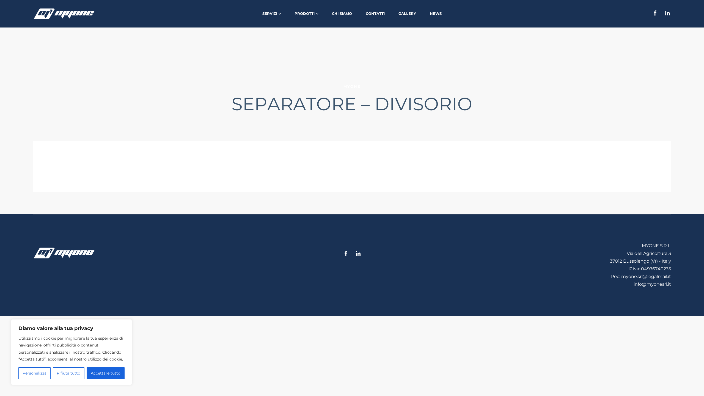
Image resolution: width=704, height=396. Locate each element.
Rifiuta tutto (68, 373)
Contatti (375, 13)
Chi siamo (342, 13)
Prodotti (305, 13)
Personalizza (34, 373)
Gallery (407, 13)
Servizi (269, 13)
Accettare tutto (105, 373)
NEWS (436, 13)
